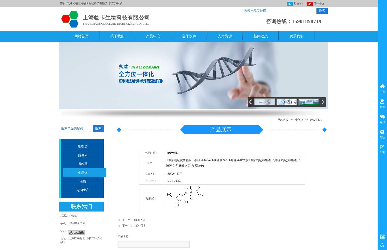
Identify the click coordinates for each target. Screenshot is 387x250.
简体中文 (319, 3)
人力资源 (225, 36)
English (298, 3)
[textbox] (278, 11)
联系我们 (296, 36)
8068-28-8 (133, 220)
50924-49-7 (316, 119)
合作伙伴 (189, 36)
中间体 (299, 119)
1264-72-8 (133, 225)
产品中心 (153, 36)
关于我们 (117, 36)
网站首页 (81, 36)
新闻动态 (261, 36)
